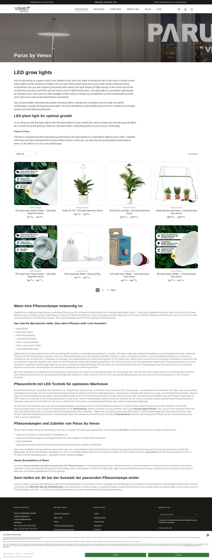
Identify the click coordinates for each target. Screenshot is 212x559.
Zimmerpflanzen (123, 414)
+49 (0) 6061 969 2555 (26, 526)
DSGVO (97, 529)
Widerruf (98, 526)
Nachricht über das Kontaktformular (46, 487)
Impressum (99, 522)
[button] (179, 9)
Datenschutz (100, 518)
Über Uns (58, 518)
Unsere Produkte (61, 514)
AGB (96, 514)
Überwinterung (80, 409)
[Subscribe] (196, 514)
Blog (56, 522)
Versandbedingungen (64, 526)
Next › (114, 290)
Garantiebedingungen (64, 529)
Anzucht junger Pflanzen (145, 409)
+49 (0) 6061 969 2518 (28, 529)
